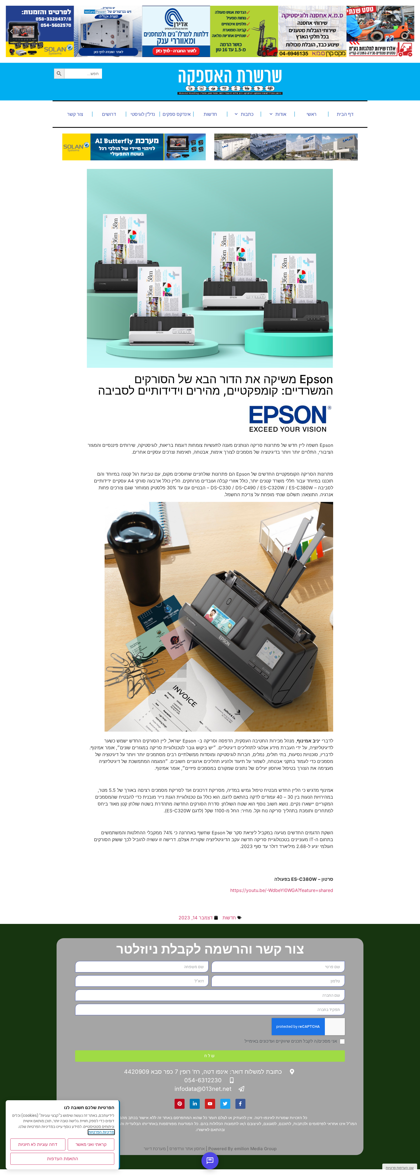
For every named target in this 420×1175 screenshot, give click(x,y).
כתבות (247, 114)
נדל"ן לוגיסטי (143, 114)
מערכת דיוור (155, 1148)
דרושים (109, 114)
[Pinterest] (180, 1104)
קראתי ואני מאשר (91, 1144)
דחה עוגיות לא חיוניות (37, 1144)
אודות (280, 114)
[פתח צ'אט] (210, 1160)
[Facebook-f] (240, 1104)
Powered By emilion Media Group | (241, 1148)
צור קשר (75, 114)
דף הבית (345, 114)
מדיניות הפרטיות (101, 1132)
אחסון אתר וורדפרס (187, 1148)
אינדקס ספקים (177, 114)
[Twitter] (225, 1104)
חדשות (210, 114)
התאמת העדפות (62, 1158)
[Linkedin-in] (195, 1104)
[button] (408, 31)
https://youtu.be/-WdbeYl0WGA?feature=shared (281, 890)
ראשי (312, 114)
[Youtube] (210, 1104)
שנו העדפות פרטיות (400, 1168)
